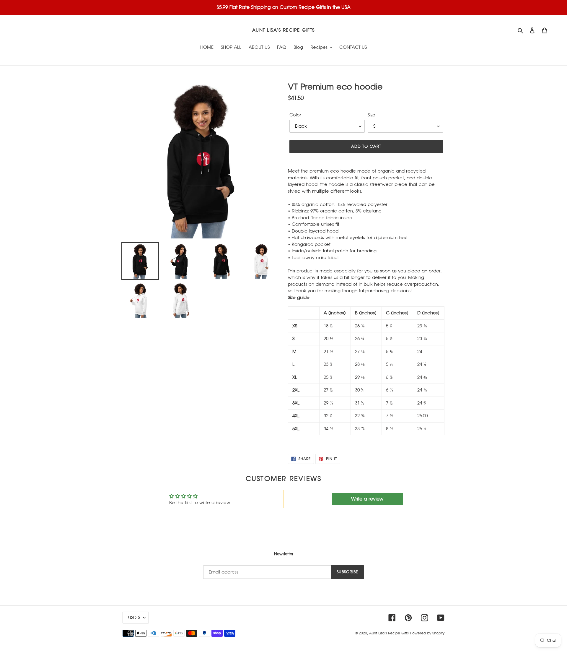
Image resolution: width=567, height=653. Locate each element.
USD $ (134, 617)
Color (295, 114)
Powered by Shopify (427, 633)
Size (371, 114)
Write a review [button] (367, 499)
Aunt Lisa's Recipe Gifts (283, 30)
